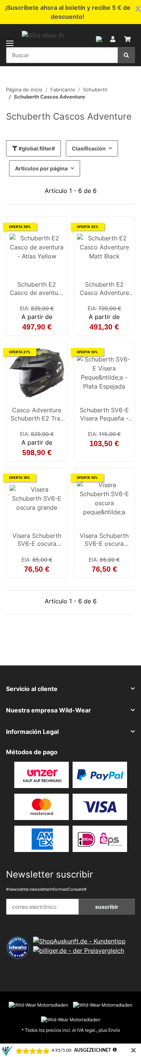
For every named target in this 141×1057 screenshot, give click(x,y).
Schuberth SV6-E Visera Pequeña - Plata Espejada (104, 415)
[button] (99, 38)
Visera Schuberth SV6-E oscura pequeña (104, 540)
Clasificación (89, 148)
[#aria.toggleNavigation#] (10, 38)
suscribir (106, 907)
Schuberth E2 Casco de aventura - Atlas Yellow (37, 289)
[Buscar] (126, 55)
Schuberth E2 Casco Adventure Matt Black (104, 289)
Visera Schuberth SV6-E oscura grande (36, 540)
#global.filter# (36, 148)
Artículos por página (41, 168)
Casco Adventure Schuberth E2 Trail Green (37, 415)
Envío (114, 1030)
